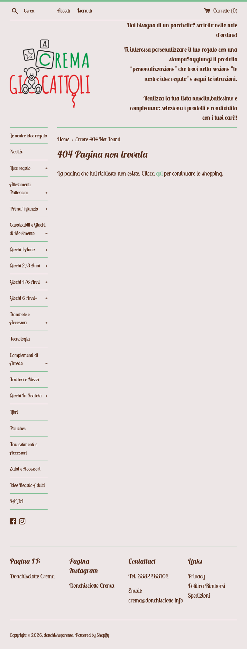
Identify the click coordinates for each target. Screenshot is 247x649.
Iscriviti (84, 10)
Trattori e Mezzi (24, 379)
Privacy (196, 576)
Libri (14, 412)
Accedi (63, 10)
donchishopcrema (58, 635)
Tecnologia (20, 338)
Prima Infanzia (29, 208)
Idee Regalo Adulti (27, 485)
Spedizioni (199, 595)
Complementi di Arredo (29, 359)
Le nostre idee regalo (28, 135)
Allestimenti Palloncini (29, 188)
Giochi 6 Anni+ (29, 298)
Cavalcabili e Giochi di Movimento (29, 228)
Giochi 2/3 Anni (29, 265)
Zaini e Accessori (25, 468)
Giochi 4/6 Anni (29, 282)
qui (159, 173)
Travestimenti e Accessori (23, 448)
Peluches (18, 428)
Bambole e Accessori (29, 318)
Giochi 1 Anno (29, 249)
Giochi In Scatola (29, 395)
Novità (16, 151)
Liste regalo (29, 168)
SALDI (16, 501)
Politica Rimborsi (206, 586)
